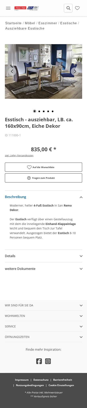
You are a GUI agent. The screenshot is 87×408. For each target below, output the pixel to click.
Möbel (30, 23)
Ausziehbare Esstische (25, 28)
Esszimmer (47, 23)
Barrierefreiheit (62, 379)
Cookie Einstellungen (61, 385)
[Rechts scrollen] (75, 71)
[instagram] (48, 361)
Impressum (22, 379)
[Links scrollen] (12, 71)
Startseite (13, 23)
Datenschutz (41, 379)
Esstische (68, 23)
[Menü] (8, 8)
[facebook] (39, 361)
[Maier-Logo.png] (27, 8)
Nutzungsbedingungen (30, 385)
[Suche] (68, 8)
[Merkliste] (77, 8)
